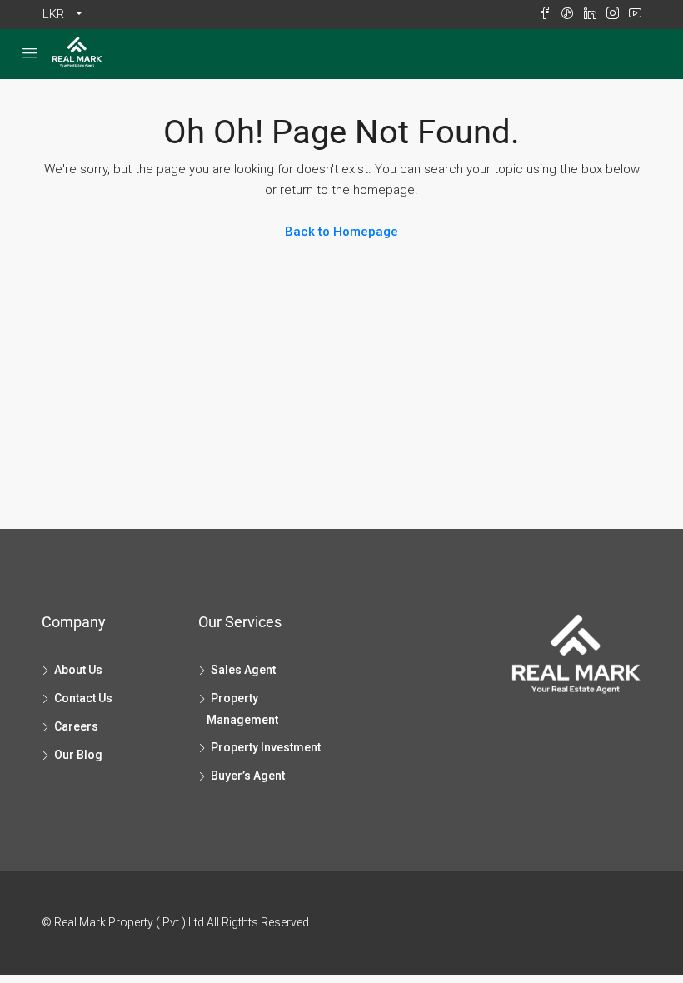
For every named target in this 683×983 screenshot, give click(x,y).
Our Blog (78, 754)
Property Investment (266, 747)
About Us (78, 669)
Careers (76, 726)
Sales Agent (243, 669)
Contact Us (83, 698)
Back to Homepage (341, 231)
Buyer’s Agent (248, 775)
